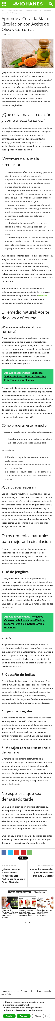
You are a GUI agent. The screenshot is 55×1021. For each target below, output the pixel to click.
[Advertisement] (27, 957)
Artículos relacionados (19, 892)
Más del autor (39, 892)
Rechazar (24, 1016)
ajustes (39, 1010)
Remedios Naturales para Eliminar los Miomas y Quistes (41, 872)
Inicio (4, 11)
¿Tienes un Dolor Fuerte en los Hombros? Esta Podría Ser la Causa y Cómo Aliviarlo (14, 876)
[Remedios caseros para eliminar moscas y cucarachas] (45, 903)
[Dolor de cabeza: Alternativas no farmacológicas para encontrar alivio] (27, 903)
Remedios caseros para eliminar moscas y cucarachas (44, 913)
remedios (42, 295)
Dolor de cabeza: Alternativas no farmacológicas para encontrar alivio (27, 913)
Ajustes (38, 1016)
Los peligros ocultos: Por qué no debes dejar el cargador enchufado (26, 992)
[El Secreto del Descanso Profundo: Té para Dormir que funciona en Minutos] (10, 903)
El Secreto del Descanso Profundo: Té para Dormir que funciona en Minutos (10, 913)
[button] (50, 4)
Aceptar (9, 1016)
